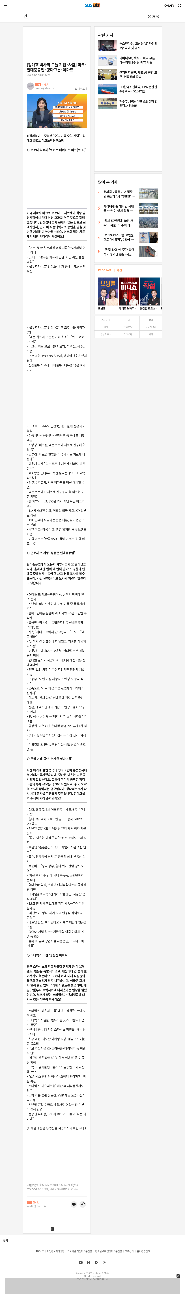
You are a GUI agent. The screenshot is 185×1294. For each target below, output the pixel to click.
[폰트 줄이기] (149, 16)
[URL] (83, 1204)
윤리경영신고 (143, 1251)
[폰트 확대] (158, 16)
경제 (128, 319)
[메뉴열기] (6, 5)
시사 (151, 334)
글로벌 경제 (150, 327)
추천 (119, 270)
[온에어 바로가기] (169, 5)
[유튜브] (80, 1262)
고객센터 (129, 1251)
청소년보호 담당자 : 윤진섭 (108, 1251)
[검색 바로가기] (180, 5)
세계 (106, 327)
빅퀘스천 (128, 334)
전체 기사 (105, 319)
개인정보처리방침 (55, 1251)
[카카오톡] (74, 1204)
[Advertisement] (27, 1253)
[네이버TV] (104, 1262)
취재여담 (128, 327)
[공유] (26, 16)
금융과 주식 (105, 334)
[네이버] (88, 1262)
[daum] (96, 1262)
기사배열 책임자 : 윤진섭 (79, 1251)
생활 (151, 319)
